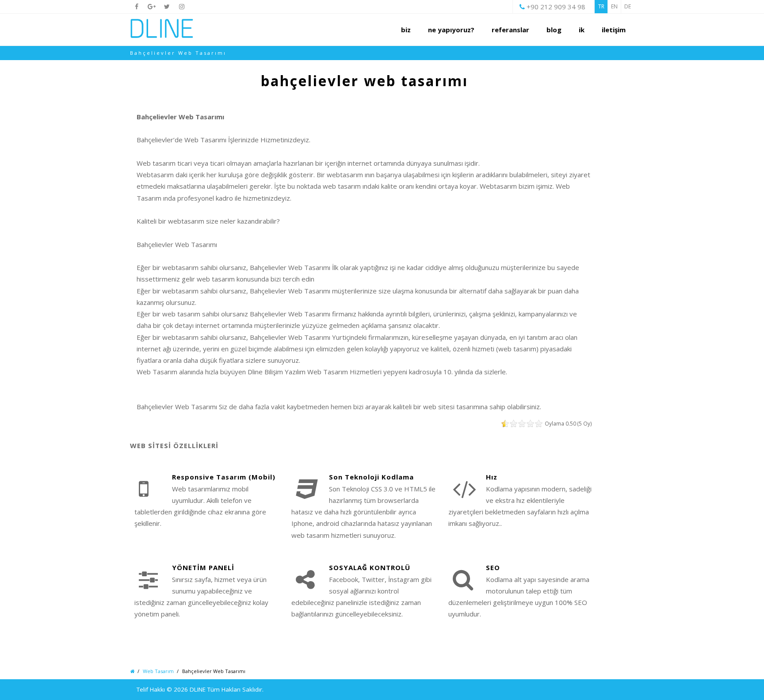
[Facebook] (136, 6)
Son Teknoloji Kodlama (371, 476)
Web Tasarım (158, 671)
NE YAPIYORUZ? (451, 29)
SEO (493, 567)
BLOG (554, 29)
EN (614, 6)
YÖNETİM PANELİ (203, 567)
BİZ (406, 29)
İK (581, 29)
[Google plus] (151, 6)
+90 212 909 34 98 (556, 6)
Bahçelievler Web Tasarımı (364, 80)
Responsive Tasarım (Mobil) (223, 476)
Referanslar (510, 29)
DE (627, 6)
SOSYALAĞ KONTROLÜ (369, 567)
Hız (491, 476)
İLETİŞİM (614, 29)
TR (601, 6)
